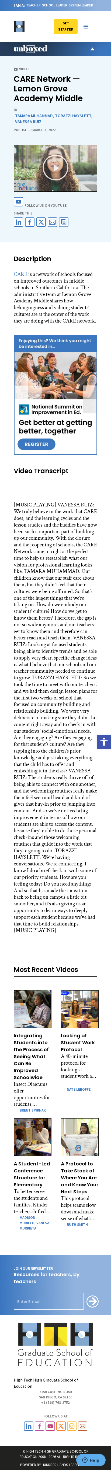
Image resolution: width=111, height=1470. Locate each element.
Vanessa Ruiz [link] (28, 121)
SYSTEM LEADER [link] (81, 5)
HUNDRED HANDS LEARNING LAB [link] (66, 1464)
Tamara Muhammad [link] (34, 115)
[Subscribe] (92, 1301)
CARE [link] (20, 274)
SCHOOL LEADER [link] (54, 5)
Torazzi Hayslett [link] (73, 115)
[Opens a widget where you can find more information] (91, 1460)
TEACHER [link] (33, 5)
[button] (86, 26)
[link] (104, 742)
